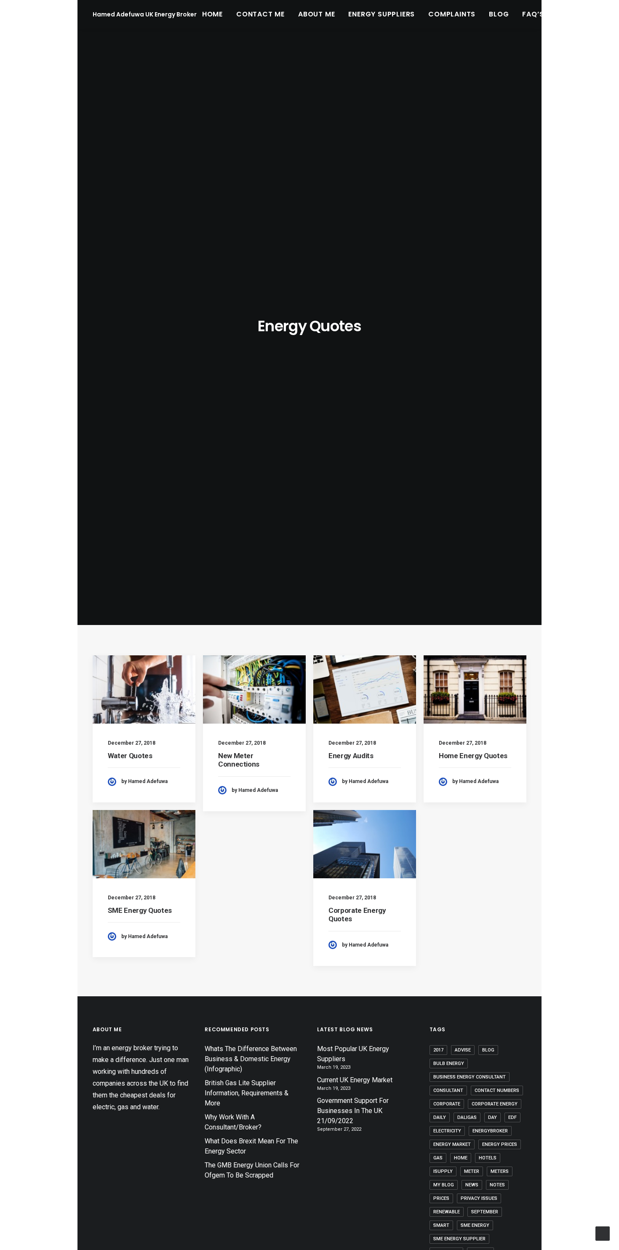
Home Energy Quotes (473, 755)
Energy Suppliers (381, 14)
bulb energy (448, 1063)
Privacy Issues (479, 1198)
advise (463, 1050)
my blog (443, 1185)
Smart (441, 1225)
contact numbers (497, 1090)
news (471, 1185)
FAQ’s (533, 14)
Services (574, 14)
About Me (316, 14)
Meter (471, 1171)
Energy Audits (351, 755)
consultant (448, 1090)
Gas (438, 1158)
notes (497, 1185)
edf (512, 1117)
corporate (446, 1104)
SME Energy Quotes (140, 910)
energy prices (499, 1144)
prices (441, 1198)
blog (488, 1050)
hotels (487, 1158)
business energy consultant (469, 1077)
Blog (499, 14)
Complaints (451, 14)
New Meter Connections (238, 759)
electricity (447, 1131)
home (460, 1158)
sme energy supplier (459, 1239)
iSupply (443, 1171)
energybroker (490, 1131)
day (492, 1117)
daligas (467, 1117)
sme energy (475, 1225)
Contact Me (260, 14)
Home (212, 14)
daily (439, 1117)
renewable (446, 1212)
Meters (500, 1171)
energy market (452, 1144)
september (484, 1212)
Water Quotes (130, 755)
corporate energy (495, 1104)
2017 (438, 1050)
